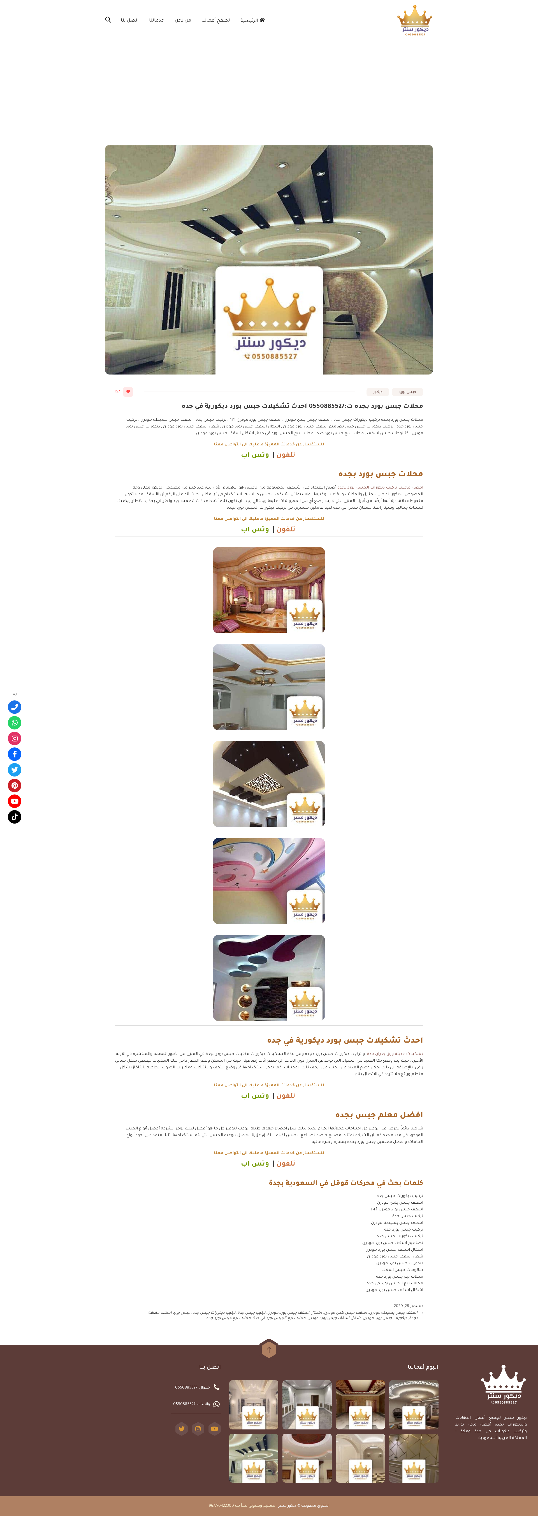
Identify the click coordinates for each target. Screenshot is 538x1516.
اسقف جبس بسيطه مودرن (393, 1313)
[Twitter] (181, 1429)
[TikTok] (14, 817)
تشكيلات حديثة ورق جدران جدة (395, 1054)
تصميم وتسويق (262, 1506)
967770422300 (221, 1506)
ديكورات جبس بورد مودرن (385, 1318)
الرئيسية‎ (249, 21)
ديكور (377, 392)
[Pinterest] (14, 785)
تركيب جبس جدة (251, 1313)
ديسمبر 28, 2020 (408, 1306)
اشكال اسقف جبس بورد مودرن (294, 1313)
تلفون (286, 456)
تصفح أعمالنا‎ (215, 20)
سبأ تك (241, 1506)
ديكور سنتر (287, 1506)
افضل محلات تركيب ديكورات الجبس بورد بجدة (380, 488)
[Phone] (14, 707)
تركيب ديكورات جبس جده (213, 1313)
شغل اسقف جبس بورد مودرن (334, 1318)
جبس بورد (407, 392)
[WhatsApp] (14, 723)
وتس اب (255, 456)
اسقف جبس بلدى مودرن (345, 1313)
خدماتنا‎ (156, 20)
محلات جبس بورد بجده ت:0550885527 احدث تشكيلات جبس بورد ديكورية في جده (302, 407)
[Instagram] (198, 1429)
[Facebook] (14, 754)
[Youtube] (14, 801)
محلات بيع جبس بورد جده (228, 1318)
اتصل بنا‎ (130, 20)
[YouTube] (214, 1429)
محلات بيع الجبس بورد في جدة (278, 1318)
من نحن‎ (183, 20)
